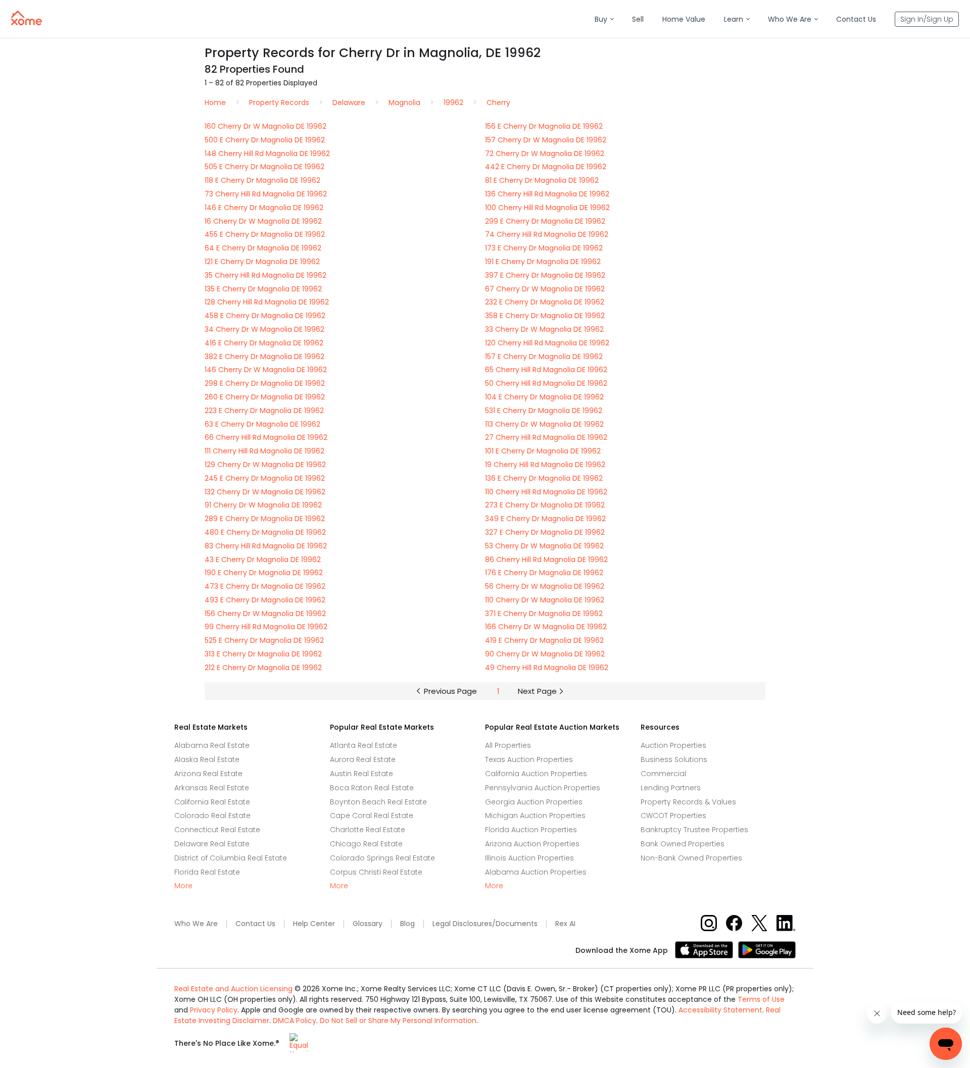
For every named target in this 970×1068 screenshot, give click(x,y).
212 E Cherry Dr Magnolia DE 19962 (263, 668)
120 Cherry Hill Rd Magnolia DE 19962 (547, 343)
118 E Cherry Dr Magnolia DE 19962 (262, 180)
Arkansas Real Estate (211, 788)
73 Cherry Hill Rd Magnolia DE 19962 (266, 194)
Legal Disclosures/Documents (485, 924)
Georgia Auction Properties (534, 802)
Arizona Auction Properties (532, 844)
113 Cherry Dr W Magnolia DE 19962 (544, 424)
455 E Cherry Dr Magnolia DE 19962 (265, 234)
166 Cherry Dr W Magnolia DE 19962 (546, 627)
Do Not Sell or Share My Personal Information (398, 1020)
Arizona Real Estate (208, 774)
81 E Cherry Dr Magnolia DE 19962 (542, 180)
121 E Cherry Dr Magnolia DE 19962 (262, 262)
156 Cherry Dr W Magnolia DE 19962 (265, 613)
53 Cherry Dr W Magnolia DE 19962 (544, 546)
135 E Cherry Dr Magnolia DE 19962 (263, 289)
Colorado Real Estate (212, 815)
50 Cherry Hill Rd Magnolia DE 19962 (546, 383)
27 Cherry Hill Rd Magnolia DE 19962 (546, 437)
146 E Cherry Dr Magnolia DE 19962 (264, 207)
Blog (407, 924)
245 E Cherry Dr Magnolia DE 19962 (265, 478)
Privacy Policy (213, 1010)
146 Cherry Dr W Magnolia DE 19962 (266, 370)
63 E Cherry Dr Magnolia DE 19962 (262, 424)
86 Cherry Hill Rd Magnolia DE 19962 (546, 559)
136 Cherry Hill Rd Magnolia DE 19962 (547, 194)
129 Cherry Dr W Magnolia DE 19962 (265, 465)
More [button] (183, 886)
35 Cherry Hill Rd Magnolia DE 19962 (265, 275)
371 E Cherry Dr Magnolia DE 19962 (544, 613)
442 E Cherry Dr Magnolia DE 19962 (545, 167)
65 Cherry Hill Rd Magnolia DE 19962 (546, 370)
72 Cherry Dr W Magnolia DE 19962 (544, 153)
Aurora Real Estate (363, 759)
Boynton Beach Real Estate (378, 802)
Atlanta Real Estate (363, 745)
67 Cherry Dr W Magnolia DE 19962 (545, 289)
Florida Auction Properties (531, 830)
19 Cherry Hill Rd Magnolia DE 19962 (545, 465)
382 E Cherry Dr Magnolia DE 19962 (264, 356)
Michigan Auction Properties (535, 815)
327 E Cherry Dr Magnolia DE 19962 (545, 532)
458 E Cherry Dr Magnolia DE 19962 (265, 316)
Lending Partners (671, 788)
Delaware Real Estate (212, 844)
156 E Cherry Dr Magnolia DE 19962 (544, 126)
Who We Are (196, 924)
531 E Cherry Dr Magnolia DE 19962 (543, 410)
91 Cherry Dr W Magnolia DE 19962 (263, 505)
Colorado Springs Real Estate (382, 858)
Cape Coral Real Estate (371, 815)
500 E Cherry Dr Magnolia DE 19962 (265, 140)
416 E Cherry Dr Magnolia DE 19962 (264, 343)
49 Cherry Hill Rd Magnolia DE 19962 (546, 668)
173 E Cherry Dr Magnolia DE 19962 (544, 248)
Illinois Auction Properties (529, 858)
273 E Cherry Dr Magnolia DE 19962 (545, 505)
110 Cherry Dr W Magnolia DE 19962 (544, 600)
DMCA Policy (294, 1020)
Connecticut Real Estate (217, 830)
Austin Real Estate (361, 774)
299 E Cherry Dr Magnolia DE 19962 (545, 221)
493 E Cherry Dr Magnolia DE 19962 (265, 600)
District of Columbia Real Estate (230, 858)
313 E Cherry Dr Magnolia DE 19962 (263, 654)
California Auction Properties (536, 774)
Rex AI (565, 924)
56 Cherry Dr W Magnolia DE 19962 (544, 586)
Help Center (314, 924)
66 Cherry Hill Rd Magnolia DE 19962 (266, 437)
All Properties (508, 745)
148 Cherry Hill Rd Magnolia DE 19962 (267, 153)
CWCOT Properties (673, 815)
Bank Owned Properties (682, 844)
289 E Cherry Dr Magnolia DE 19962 (265, 519)
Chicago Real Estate (366, 844)
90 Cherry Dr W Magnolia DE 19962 (545, 654)
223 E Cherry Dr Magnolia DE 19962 (264, 410)
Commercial (663, 774)
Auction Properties (673, 745)
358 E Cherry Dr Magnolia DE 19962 (545, 316)
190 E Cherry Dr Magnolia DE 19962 (264, 573)
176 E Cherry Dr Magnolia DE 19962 (544, 573)
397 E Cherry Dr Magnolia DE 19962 (545, 275)
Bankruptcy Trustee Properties (694, 830)
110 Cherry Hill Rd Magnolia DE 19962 (546, 492)
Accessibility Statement (720, 1010)
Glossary (367, 924)
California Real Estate (212, 802)
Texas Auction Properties (529, 759)
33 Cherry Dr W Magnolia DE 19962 (544, 329)
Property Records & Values (688, 802)
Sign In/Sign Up (926, 19)
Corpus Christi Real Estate (376, 872)
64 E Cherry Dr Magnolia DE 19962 (263, 248)
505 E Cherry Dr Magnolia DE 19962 (264, 167)
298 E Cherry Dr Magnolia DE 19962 (265, 383)
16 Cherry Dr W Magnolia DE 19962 (263, 221)
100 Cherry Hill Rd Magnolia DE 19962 (547, 207)
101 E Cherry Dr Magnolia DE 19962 (543, 451)
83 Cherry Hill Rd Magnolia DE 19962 (266, 546)
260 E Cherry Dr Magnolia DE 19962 (265, 397)
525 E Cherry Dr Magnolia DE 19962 (264, 640)
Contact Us (255, 924)
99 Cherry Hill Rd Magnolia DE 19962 (266, 627)
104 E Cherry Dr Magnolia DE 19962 (544, 397)
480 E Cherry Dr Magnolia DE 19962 (265, 532)
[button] (604, 19)
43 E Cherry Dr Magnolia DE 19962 (263, 559)
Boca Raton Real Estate (372, 788)
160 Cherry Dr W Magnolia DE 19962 (265, 126)
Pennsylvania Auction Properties (542, 788)
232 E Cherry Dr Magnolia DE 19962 (544, 302)
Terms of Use (761, 999)
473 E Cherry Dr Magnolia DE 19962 (265, 586)
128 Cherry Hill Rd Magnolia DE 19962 (267, 302)
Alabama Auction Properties (536, 872)
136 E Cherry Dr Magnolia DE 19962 (544, 478)
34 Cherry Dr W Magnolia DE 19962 (264, 329)
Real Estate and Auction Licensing (233, 989)
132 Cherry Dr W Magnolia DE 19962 (265, 492)
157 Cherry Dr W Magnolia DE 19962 (545, 140)
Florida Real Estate (207, 872)
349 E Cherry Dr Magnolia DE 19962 (545, 519)
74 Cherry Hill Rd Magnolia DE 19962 (546, 234)
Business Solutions (674, 759)
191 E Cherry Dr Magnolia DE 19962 (543, 262)
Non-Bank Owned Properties (691, 858)
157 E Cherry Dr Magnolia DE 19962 (544, 356)
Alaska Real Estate (206, 759)
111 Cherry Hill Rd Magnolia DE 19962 (264, 451)
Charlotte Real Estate (367, 830)
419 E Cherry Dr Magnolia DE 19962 (544, 640)
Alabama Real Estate (212, 745)
